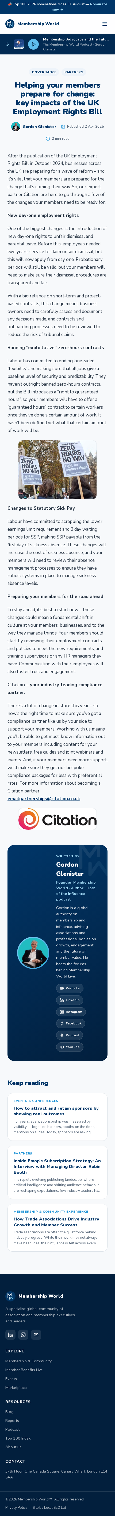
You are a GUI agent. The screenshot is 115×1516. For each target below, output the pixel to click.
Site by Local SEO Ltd (49, 1507)
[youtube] (36, 1335)
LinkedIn (72, 1000)
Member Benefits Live (24, 1370)
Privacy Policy (16, 1507)
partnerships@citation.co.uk (49, 799)
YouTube (73, 1047)
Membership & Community (28, 1361)
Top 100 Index (18, 1438)
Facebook (74, 1023)
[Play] (33, 44)
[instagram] (23, 1335)
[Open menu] (105, 24)
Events (11, 1378)
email (13, 799)
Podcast (72, 1035)
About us (13, 1446)
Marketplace (16, 1387)
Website (73, 988)
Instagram (74, 1011)
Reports (12, 1420)
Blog (9, 1411)
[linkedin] (10, 1335)
